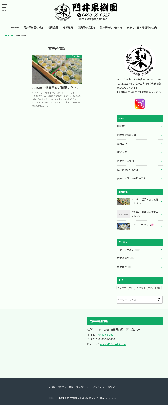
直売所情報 (125, 258)
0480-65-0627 (106, 334)
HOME (15, 27)
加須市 (123, 288)
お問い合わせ (56, 387)
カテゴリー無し (127, 249)
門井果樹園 (155, 288)
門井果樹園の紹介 (33, 27)
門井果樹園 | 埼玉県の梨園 (81, 398)
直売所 (142, 288)
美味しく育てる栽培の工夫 (142, 27)
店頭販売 (68, 27)
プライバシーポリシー (105, 387)
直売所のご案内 (86, 27)
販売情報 (123, 267)
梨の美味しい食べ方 (111, 27)
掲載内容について (78, 387)
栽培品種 (53, 27)
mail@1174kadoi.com (113, 344)
